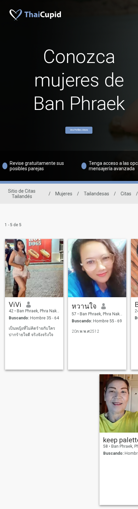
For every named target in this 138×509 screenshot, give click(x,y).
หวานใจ (84, 306)
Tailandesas (96, 193)
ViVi (15, 305)
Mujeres (63, 193)
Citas (126, 193)
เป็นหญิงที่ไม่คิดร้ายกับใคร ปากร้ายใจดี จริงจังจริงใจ (32, 331)
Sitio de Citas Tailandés (22, 193)
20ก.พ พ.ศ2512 (85, 331)
